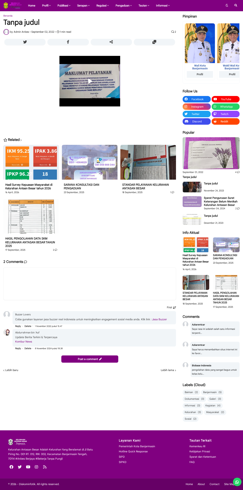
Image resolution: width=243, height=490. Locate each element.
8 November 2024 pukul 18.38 (49, 348)
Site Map (229, 484)
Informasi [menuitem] (161, 5)
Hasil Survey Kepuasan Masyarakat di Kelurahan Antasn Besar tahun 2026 (28, 186)
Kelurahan (193, 412)
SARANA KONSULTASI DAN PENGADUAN (81, 186)
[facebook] (11, 467)
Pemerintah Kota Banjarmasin (137, 446)
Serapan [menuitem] (82, 5)
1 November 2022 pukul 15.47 (48, 326)
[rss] (45, 467)
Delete (27, 326)
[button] (227, 5)
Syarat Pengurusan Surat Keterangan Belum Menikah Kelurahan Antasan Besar (220, 201)
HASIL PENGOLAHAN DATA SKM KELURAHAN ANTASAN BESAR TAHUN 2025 (30, 242)
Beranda (8, 16)
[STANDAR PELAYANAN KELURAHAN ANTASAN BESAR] (148, 164)
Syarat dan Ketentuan (202, 456)
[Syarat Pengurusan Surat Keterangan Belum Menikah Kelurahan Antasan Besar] (192, 201)
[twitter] (20, 467)
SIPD (122, 456)
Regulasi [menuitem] (101, 5)
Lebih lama (167, 370)
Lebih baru (11, 370)
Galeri (215, 398)
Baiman (191, 392)
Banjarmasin (212, 392)
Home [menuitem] (31, 5)
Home (189, 484)
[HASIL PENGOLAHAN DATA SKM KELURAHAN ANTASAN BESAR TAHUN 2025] (31, 218)
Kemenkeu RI (197, 446)
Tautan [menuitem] (143, 5)
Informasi (192, 405)
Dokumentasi (194, 398)
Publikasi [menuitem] (63, 5)
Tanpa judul (189, 177)
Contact (214, 484)
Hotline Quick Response (133, 451)
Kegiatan (213, 405)
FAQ (192, 462)
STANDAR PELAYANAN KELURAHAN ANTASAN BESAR (145, 186)
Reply (18, 326)
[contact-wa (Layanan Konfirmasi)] (237, 482)
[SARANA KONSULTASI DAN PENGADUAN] (90, 164)
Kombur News (23, 341)
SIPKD (122, 462)
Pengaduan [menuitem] (122, 5)
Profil (200, 74)
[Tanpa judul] (211, 153)
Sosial (190, 418)
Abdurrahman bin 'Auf (27, 332)
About (201, 484)
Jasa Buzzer (159, 319)
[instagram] (36, 467)
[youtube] (28, 467)
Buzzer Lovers (23, 314)
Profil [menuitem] (45, 5)
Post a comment (88, 359)
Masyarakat (215, 412)
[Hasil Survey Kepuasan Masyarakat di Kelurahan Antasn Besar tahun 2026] (31, 164)
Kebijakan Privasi (199, 451)
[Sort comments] (171, 307)
